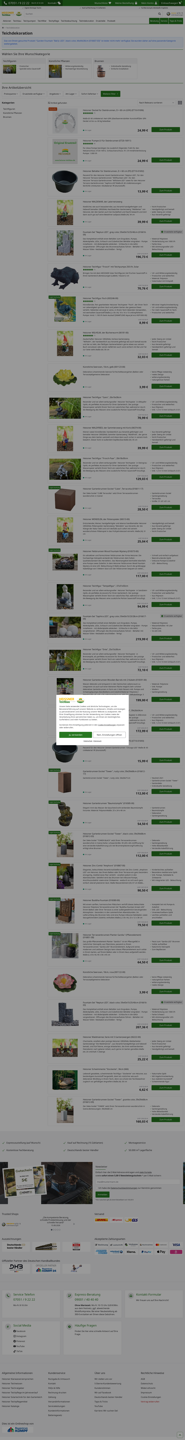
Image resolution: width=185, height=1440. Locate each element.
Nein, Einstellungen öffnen (109, 734)
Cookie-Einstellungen (107, 725)
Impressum (97, 741)
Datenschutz (88, 741)
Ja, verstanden (75, 734)
